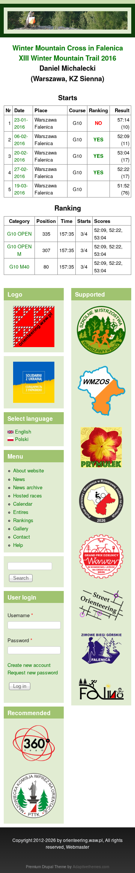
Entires (20, 511)
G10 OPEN (19, 233)
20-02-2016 (21, 156)
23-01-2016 (21, 123)
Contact (21, 536)
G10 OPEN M (19, 250)
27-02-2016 (21, 172)
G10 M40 (19, 266)
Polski (21, 438)
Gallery (20, 528)
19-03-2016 (21, 189)
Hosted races (27, 495)
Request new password (33, 672)
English (22, 431)
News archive (27, 487)
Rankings (23, 520)
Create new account (29, 664)
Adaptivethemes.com (91, 866)
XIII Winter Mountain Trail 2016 (67, 58)
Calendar (22, 503)
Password (20, 640)
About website (28, 470)
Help (18, 544)
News (19, 479)
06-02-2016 (21, 139)
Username (20, 615)
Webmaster (77, 846)
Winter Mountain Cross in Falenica (67, 48)
